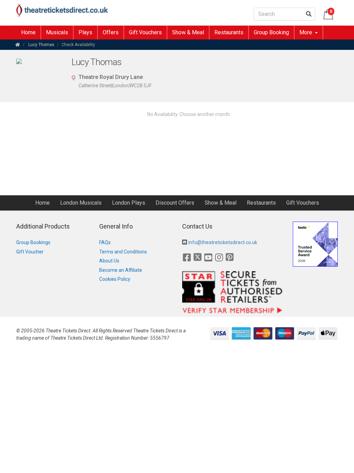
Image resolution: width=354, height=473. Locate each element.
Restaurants (228, 32)
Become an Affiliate (120, 270)
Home (28, 32)
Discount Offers (175, 202)
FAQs (105, 242)
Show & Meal (188, 32)
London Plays (128, 202)
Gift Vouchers (145, 32)
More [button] (306, 32)
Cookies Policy (114, 279)
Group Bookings (33, 242)
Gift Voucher (30, 252)
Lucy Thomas (41, 44)
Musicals (57, 32)
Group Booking (271, 32)
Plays (85, 32)
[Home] (17, 44)
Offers (111, 32)
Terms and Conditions (123, 252)
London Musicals (81, 202)
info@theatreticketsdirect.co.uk (222, 242)
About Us (109, 261)
